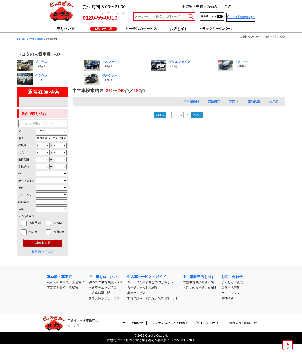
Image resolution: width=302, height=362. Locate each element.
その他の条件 (26, 216)
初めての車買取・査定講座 (65, 282)
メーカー (23, 131)
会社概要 (227, 298)
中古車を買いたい (103, 277)
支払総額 (23, 166)
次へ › (197, 115)
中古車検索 (36, 39)
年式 (21, 152)
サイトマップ (230, 293)
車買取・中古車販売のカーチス (82, 323)
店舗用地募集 (230, 287)
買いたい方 (103, 29)
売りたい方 (66, 29)
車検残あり (60, 222)
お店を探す (178, 29)
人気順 (274, 101)
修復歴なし (36, 222)
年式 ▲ (234, 101)
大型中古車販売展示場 (198, 282)
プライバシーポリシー (209, 323)
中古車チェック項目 (103, 287)
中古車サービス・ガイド (146, 277)
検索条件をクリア (42, 251)
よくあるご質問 (232, 282)
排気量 (22, 145)
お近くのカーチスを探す (200, 287)
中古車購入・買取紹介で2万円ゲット (152, 298)
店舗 (21, 209)
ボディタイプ (26, 180)
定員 (21, 187)
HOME (21, 39)
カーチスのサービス (141, 29)
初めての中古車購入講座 (106, 282)
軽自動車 (60, 231)
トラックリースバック (216, 29)
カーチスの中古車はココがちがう (150, 282)
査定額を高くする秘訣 (62, 287)
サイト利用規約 (133, 323)
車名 (21, 138)
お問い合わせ (232, 277)
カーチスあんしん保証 (142, 287)
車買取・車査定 (59, 277)
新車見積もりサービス (104, 298)
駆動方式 (23, 202)
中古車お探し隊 (99, 293)
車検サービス (136, 293)
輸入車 (36, 231)
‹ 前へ (160, 115)
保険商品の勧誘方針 (243, 323)
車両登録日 (191, 101)
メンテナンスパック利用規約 (169, 323)
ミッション (25, 194)
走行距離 (23, 159)
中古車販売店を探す (199, 277)
